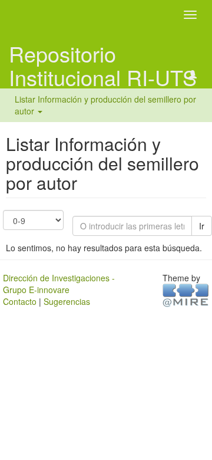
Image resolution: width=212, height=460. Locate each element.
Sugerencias (67, 301)
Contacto (20, 301)
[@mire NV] (186, 294)
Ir (201, 226)
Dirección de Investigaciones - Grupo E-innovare (59, 283)
